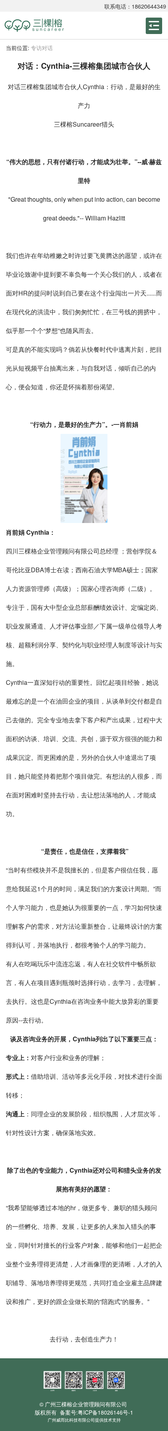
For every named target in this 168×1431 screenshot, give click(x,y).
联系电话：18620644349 (135, 6)
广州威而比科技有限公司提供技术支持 (84, 1420)
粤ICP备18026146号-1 (105, 1412)
